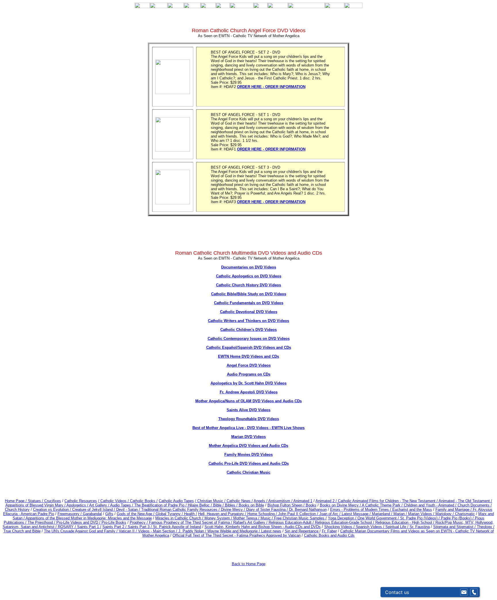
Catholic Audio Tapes (176, 501)
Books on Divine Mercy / (341, 505)
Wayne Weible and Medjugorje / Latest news (244, 531)
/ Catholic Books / (143, 501)
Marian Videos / (421, 514)
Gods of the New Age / (136, 514)
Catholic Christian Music (248, 472)
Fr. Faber (329, 531)
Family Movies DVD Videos (248, 454)
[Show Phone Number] (474, 592)
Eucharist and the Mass (412, 509)
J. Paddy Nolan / (192, 531)
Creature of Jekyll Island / (94, 509)
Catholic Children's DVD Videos (248, 329)
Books (311, 505)
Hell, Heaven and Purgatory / (222, 514)
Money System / (218, 518)
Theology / (485, 527)
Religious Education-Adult (290, 522)
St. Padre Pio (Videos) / (420, 518)
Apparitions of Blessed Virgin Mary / (35, 505)
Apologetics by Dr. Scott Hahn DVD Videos (248, 383)
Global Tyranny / (170, 514)
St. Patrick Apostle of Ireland (177, 527)
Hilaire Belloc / (200, 505)
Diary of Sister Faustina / (267, 509)
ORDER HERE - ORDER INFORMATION (271, 87)
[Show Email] (464, 592)
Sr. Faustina (420, 527)
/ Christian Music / (211, 501)
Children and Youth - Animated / (431, 505)
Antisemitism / (280, 501)
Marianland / (382, 514)
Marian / (400, 514)
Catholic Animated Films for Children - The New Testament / (388, 501)
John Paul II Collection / (298, 514)
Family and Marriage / (454, 509)
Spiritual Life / (397, 527)
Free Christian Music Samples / (300, 518)
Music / (267, 518)
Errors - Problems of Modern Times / (361, 509)
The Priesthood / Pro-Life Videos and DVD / (64, 522)
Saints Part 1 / (89, 527)
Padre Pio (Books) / (458, 518)
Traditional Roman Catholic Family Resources (179, 509)
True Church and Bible (22, 531)
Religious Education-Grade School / (345, 522)
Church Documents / (475, 505)
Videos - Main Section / (158, 531)
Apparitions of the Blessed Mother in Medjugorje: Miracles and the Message (89, 518)
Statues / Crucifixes (44, 501)
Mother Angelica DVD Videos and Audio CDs (248, 445)
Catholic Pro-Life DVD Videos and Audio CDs (249, 463)
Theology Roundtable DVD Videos (248, 419)
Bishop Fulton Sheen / (286, 505)
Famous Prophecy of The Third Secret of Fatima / (191, 522)
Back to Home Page (248, 564)
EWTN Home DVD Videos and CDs (248, 356)
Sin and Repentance (302, 531)
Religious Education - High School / (405, 522)
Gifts (109, 514)
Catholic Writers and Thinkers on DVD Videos (248, 321)
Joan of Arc (328, 514)
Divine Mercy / (233, 509)
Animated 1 (302, 501)
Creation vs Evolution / (52, 509)
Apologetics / (77, 505)
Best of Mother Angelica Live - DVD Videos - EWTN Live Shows (248, 428)
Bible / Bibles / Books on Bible (238, 505)
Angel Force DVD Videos (249, 365)
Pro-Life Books (114, 522)
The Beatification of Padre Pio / (161, 505)
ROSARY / (67, 527)
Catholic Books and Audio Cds (329, 535)
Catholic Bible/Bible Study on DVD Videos (248, 294)
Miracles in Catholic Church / (179, 518)
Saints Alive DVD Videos (248, 410)
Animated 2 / (327, 501)
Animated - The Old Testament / (465, 501)
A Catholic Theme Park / (383, 505)
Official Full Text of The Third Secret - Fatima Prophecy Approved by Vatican (237, 535)
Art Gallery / (99, 505)
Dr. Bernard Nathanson (308, 509)
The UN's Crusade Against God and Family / (81, 531)
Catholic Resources (80, 501)
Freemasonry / (70, 514)
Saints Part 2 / (114, 527)
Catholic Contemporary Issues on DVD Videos (249, 338)
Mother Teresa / (247, 518)
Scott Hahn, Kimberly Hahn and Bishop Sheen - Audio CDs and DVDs (262, 527)
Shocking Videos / (340, 527)
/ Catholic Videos (113, 501)
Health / (190, 514)
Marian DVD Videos (248, 437)
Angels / (261, 501)
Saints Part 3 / (140, 527)
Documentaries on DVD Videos (248, 267)
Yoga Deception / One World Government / (364, 518)
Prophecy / (139, 522)
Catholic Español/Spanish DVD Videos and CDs (248, 347)
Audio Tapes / (122, 505)
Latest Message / (357, 514)
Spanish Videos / (370, 527)
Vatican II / (128, 531)
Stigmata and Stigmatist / (455, 527)
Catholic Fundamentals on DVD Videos (248, 303)
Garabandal (92, 514)
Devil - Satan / (128, 509)
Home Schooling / (262, 514)
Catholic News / (240, 501)
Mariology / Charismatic (455, 514)
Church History (17, 509)
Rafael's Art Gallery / (251, 522)
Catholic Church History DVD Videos (248, 285)
